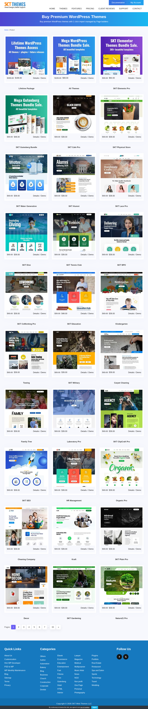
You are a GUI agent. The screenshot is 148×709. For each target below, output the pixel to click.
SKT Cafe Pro (74, 147)
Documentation (118, 3)
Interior (60, 693)
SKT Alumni (74, 206)
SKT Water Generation (26, 206)
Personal (78, 689)
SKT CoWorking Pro (26, 324)
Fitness (60, 674)
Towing (26, 383)
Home (52, 9)
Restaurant (96, 667)
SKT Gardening (74, 618)
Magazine (78, 659)
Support (123, 9)
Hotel (59, 685)
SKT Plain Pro (121, 559)
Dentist (43, 690)
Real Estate (96, 663)
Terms (6, 681)
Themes (63, 9)
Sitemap (7, 678)
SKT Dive (26, 265)
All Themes (74, 88)
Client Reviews (106, 9)
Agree (95, 707)
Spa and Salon (98, 670)
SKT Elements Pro (121, 88)
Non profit (78, 681)
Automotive (44, 664)
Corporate (44, 686)
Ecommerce (62, 659)
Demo (43, 78)
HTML (59, 689)
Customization (10, 659)
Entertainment (63, 667)
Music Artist (79, 670)
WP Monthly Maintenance (14, 670)
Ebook (60, 656)
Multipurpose (79, 667)
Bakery (43, 667)
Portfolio (95, 659)
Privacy (7, 685)
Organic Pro (121, 500)
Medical (77, 663)
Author (43, 660)
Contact (137, 9)
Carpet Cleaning (121, 383)
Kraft (74, 559)
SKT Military (74, 383)
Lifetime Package (26, 88)
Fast (59, 670)
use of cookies (84, 707)
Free (59, 678)
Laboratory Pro (74, 442)
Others (43, 656)
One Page (78, 685)
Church (43, 678)
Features (77, 9)
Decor (26, 618)
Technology (96, 678)
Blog (6, 674)
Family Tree (26, 442)
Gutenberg (61, 681)
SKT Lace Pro (121, 206)
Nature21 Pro (122, 618)
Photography (79, 693)
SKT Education (74, 324)
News (76, 674)
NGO (76, 678)
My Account (136, 3)
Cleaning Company (26, 559)
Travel (94, 681)
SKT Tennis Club (74, 265)
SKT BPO (121, 265)
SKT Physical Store (121, 147)
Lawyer (77, 656)
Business (44, 675)
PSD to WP (9, 667)
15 (53, 627)
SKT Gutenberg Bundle (26, 147)
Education (61, 663)
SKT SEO (26, 500)
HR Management (74, 500)
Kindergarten (122, 324)
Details (36, 78)
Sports (94, 674)
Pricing (90, 9)
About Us (8, 656)
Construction (45, 682)
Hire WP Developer (12, 663)
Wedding (95, 685)
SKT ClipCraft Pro (121, 442)
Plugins (95, 656)
